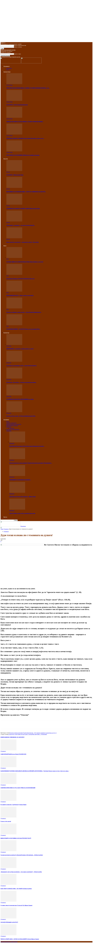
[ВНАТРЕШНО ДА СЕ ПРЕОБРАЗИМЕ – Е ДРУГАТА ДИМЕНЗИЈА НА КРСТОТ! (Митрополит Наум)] (14, 187)
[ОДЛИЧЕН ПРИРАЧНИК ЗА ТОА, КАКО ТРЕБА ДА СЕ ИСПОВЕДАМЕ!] (8, 783)
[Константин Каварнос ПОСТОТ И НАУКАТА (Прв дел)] (14, 274)
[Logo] (11, 63)
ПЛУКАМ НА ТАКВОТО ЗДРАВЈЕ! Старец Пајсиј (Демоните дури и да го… (25, 138)
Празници (8, 430)
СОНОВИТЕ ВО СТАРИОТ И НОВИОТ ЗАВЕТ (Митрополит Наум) (23, 208)
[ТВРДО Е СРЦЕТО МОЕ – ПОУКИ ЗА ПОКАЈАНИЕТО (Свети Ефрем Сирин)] (8, 934)
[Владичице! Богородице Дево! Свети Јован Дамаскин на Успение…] (17, 442)
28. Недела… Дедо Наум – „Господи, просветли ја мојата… (21, 382)
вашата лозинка (18, 47)
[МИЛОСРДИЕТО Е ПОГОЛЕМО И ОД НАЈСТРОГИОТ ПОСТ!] (8, 834)
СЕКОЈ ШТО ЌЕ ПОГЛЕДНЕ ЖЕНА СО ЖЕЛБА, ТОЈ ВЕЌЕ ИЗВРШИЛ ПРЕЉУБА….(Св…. (28, 88)
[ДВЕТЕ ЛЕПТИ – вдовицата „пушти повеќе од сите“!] (14, 344)
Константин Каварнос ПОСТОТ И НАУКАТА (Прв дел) (20, 278)
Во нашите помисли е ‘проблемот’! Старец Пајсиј (13, 804)
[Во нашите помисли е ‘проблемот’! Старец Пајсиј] (8, 800)
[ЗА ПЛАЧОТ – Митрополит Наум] (14, 170)
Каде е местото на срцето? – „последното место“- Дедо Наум (22, 242)
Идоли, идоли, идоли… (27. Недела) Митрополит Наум (20, 416)
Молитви (8, 426)
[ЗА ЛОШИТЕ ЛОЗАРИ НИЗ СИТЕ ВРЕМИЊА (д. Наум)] (14, 395)
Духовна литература (11, 423)
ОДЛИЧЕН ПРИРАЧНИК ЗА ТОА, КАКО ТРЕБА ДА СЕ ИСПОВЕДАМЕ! (18, 787)
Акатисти (11, 428)
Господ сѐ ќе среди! (6, 821)
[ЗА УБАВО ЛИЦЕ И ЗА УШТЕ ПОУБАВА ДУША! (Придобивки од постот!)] (14, 257)
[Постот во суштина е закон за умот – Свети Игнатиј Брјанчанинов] (14, 308)
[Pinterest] (13, 725)
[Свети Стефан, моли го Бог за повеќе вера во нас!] (17, 509)
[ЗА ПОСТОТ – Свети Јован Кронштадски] (14, 100)
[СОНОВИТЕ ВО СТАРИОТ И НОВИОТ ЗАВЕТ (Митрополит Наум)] (14, 204)
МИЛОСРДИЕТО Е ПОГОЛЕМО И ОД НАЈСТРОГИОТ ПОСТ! (16, 838)
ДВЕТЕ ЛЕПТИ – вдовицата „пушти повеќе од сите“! (20, 348)
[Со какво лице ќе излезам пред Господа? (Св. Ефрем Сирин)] (8, 901)
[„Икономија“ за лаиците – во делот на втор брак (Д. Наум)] (14, 221)
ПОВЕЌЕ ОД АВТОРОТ (17, 737)
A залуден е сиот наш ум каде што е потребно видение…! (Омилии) (27, 734)
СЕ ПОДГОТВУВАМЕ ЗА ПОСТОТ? (9, 922)
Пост (4, 245)
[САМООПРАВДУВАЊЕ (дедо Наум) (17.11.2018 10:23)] (8, 750)
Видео (5, 517)
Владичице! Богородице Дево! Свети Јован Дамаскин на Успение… (27, 446)
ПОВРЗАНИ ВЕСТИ (6, 737)
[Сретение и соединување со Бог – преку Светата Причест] (14, 361)
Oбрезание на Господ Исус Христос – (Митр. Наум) (22, 496)
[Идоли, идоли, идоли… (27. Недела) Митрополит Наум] (14, 411)
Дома (2, 529)
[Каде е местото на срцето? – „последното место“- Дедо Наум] (14, 237)
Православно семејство (12, 425)
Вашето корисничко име (20, 45)
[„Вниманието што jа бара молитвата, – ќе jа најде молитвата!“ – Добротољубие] (8, 867)
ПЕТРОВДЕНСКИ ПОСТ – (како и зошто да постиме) (19, 295)
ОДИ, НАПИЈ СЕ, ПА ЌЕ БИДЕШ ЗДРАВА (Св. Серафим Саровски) (22, 155)
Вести (7, 421)
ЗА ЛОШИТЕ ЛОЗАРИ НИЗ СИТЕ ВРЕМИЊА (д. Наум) (20, 399)
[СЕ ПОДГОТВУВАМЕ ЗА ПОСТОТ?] (8, 918)
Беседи (5, 158)
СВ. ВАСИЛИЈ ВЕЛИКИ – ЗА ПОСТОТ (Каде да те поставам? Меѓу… (23, 329)
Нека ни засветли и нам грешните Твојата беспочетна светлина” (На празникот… (30, 463)
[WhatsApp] (18, 725)
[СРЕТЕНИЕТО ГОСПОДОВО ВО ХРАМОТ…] (17, 475)
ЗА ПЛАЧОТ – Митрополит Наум (14, 175)
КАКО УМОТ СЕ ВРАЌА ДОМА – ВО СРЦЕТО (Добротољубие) (16, 888)
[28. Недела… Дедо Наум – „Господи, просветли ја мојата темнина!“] (14, 378)
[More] (24, 725)
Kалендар (6, 332)
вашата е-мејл (17, 54)
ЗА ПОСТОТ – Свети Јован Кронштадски (17, 104)
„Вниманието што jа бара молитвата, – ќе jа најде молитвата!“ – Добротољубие (21, 871)
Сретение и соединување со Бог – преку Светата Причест (21, 365)
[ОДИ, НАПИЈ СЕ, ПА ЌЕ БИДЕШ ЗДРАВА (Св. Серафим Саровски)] (14, 151)
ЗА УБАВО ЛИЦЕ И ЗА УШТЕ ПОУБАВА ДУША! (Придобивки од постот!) (24, 261)
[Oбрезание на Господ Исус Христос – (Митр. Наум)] (17, 492)
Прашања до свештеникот (12, 429)
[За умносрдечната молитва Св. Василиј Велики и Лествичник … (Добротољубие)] (8, 850)
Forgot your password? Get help (8, 50)
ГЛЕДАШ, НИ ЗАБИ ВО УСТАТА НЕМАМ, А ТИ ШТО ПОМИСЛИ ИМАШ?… (24, 121)
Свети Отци (6, 71)
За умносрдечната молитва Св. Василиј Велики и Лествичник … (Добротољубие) (22, 855)
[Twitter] (8, 725)
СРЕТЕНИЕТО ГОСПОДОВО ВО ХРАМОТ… (20, 479)
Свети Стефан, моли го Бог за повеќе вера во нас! (22, 513)
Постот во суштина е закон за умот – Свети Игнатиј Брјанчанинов (23, 312)
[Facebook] (3, 725)
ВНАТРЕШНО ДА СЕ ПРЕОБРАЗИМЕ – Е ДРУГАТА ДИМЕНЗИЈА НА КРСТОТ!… (26, 191)
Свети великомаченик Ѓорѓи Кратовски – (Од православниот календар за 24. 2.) (33, 733)
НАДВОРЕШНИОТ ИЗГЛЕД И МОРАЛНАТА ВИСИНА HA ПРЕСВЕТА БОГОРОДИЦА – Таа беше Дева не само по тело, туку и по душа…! (35, 771)
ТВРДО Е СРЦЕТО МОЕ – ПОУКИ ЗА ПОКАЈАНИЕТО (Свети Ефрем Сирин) (20, 939)
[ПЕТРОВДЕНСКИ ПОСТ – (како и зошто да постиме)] (14, 291)
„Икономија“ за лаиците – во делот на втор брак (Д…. (20, 225)
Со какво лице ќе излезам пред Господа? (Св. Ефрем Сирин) (16, 905)
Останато (6, 419)
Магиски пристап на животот (13, 424)
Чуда (7, 69)
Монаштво (9, 68)
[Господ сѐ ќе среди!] (8, 817)
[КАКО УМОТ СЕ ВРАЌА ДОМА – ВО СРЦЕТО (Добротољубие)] (8, 884)
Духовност (6, 66)
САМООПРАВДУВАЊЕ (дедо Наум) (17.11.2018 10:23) (13, 754)
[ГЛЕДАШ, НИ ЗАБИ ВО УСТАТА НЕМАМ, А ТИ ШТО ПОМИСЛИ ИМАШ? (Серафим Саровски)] (14, 117)
